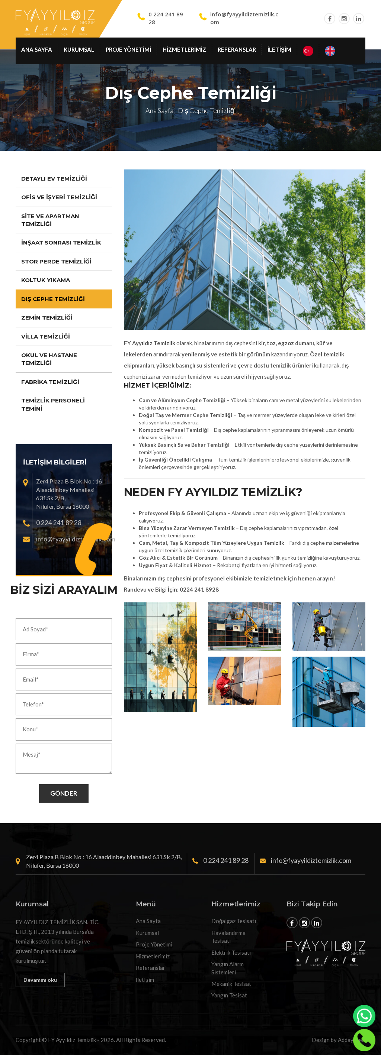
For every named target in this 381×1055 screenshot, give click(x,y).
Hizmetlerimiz (184, 49)
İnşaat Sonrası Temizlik (61, 242)
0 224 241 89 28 (58, 523)
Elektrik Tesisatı (231, 952)
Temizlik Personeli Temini (53, 404)
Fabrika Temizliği (50, 381)
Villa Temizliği (45, 336)
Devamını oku (40, 980)
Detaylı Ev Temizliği (54, 178)
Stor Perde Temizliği (56, 261)
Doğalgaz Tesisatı (233, 921)
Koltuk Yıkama (45, 280)
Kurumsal (79, 49)
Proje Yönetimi (128, 49)
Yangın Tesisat (229, 995)
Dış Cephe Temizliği (53, 298)
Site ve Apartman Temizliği (50, 220)
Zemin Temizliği (47, 317)
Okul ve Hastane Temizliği (49, 359)
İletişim (279, 49)
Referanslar (237, 49)
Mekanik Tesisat (231, 983)
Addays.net (351, 1039)
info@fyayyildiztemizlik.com (75, 539)
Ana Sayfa (36, 49)
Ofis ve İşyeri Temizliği (59, 197)
